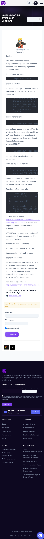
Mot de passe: (10, 320)
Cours (4, 424)
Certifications (6, 431)
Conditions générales (9, 449)
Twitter (17, 536)
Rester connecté (13, 328)
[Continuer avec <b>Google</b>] (6, 347)
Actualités (5, 428)
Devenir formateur (29, 431)
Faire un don (27, 438)
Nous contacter (28, 428)
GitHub (31, 536)
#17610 (36, 33)
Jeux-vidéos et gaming (31, 461)
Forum (4, 438)
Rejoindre (36, 412)
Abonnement (6, 435)
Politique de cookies (9, 459)
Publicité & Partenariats (31, 435)
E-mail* (4, 388)
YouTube (24, 536)
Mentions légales (7, 462)
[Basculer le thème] (35, 3)
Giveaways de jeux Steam (32, 465)
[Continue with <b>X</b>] (12, 347)
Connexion (12, 334)
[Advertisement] (22, 507)
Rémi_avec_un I (15, 296)
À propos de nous (29, 424)
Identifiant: (9, 312)
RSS (11, 536)
